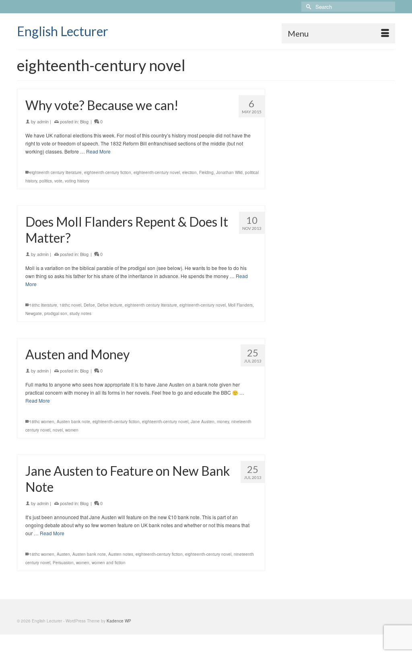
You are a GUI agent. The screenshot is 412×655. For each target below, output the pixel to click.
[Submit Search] (307, 7)
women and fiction (109, 562)
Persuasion (63, 562)
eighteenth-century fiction (107, 172)
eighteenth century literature (55, 172)
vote (58, 181)
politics (45, 181)
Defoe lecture (109, 305)
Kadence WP (119, 621)
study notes (80, 313)
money (223, 421)
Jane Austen (202, 421)
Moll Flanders (240, 305)
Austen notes (120, 554)
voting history (77, 181)
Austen (63, 554)
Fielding (206, 172)
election (189, 172)
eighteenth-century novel (157, 172)
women (71, 430)
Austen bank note (73, 421)
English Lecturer (62, 31)
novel (58, 430)
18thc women (41, 421)
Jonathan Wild (229, 172)
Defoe (89, 305)
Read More (98, 151)
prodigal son (55, 313)
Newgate (33, 313)
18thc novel (70, 305)
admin (43, 121)
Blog (84, 121)
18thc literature (43, 305)
